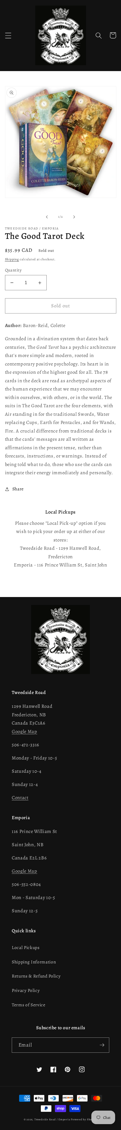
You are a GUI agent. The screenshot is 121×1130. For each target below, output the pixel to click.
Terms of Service (29, 1005)
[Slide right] (74, 216)
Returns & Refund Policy (36, 976)
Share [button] (18, 489)
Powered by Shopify (84, 1119)
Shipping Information (34, 962)
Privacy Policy (26, 990)
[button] (8, 35)
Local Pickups (26, 947)
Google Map (24, 731)
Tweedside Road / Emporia (52, 1119)
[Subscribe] (102, 1045)
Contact (20, 797)
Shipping (12, 259)
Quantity (13, 270)
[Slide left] (47, 216)
